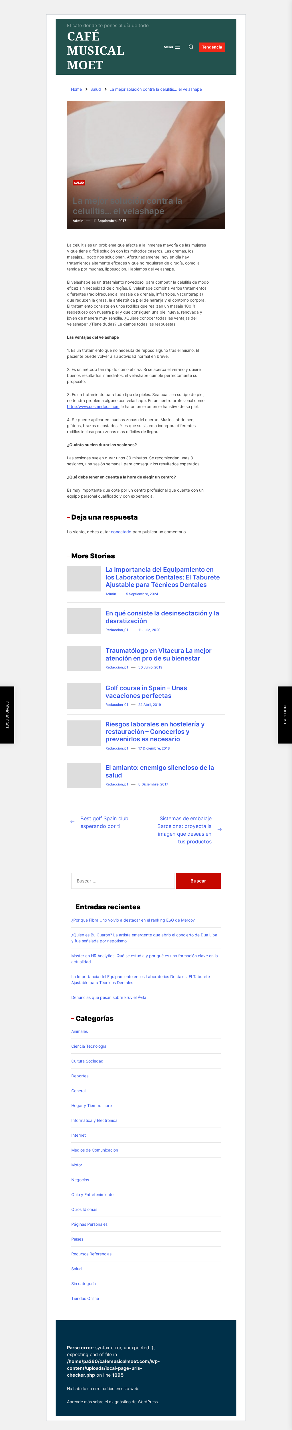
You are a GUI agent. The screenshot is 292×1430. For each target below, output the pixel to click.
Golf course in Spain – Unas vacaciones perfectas (146, 691)
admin (78, 221)
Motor (76, 1164)
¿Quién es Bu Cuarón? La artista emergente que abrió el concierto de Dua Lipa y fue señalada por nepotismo (144, 937)
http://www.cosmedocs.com (93, 406)
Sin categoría (83, 1283)
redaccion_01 (117, 630)
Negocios (80, 1179)
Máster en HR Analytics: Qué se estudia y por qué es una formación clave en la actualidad (144, 958)
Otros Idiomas (84, 1209)
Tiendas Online (85, 1298)
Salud (79, 182)
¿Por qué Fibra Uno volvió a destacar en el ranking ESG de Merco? (133, 920)
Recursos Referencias (91, 1253)
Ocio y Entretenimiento (92, 1194)
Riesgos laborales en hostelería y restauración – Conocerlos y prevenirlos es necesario (155, 731)
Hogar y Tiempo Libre (91, 1105)
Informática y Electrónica (94, 1120)
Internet (78, 1135)
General (78, 1090)
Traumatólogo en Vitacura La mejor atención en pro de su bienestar (159, 654)
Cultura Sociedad (87, 1061)
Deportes (79, 1075)
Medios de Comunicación (94, 1150)
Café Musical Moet (95, 50)
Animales (79, 1031)
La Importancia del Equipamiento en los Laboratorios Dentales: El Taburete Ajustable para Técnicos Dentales (163, 577)
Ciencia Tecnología (88, 1046)
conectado (121, 531)
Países (77, 1239)
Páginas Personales (89, 1224)
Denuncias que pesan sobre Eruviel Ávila (108, 997)
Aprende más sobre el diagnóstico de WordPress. (113, 1401)
